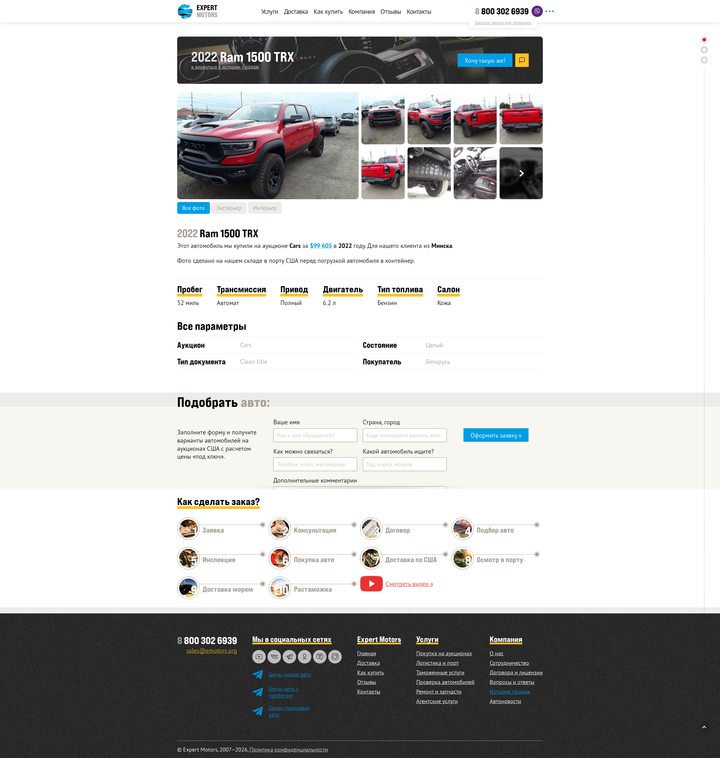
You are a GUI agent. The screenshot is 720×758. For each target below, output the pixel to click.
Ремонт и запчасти (439, 691)
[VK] (274, 656)
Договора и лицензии (516, 672)
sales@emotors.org (211, 650)
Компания (361, 11)
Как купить (328, 11)
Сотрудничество (509, 662)
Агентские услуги (437, 701)
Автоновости (505, 701)
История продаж (510, 691)
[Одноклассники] (304, 656)
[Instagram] (335, 656)
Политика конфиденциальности (288, 749)
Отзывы (391, 11)
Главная (366, 653)
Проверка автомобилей (445, 681)
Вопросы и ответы (512, 681)
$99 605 (321, 246)
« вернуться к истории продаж (225, 67)
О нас (496, 653)
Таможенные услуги (440, 672)
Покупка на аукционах (444, 653)
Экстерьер (229, 207)
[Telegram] (289, 656)
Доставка (296, 11)
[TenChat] (320, 656)
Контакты (419, 11)
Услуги (269, 11)
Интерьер (265, 207)
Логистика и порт (437, 662)
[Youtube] (259, 656)
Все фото (193, 207)
